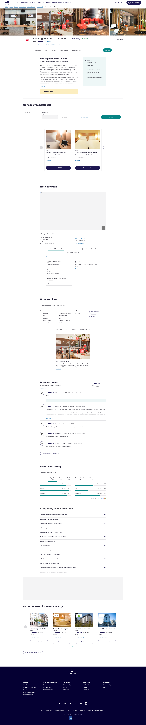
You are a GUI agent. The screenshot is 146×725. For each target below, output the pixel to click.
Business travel (46, 684)
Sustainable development (29, 692)
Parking (93, 316)
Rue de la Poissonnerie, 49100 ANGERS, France (45, 45)
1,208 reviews (47, 41)
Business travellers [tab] (80, 478)
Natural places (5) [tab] (91, 249)
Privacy (68, 710)
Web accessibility (67, 684)
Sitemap (65, 687)
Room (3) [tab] (73, 125)
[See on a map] (73, 211)
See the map (62, 45)
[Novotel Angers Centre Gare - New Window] (107, 620)
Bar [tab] (67, 329)
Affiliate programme (28, 694)
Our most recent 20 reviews (49, 453)
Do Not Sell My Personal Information (96, 710)
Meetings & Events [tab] (85, 329)
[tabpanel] (73, 151)
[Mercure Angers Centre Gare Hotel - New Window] (39, 620)
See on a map (35, 637)
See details (58, 369)
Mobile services (86, 684)
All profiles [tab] (52, 478)
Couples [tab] (61, 478)
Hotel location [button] (48, 186)
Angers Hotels (40, 7)
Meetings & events (47, 687)
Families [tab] (69, 478)
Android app (86, 689)
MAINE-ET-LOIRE (31, 7)
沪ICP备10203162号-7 (77, 714)
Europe (11, 7)
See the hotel (39, 642)
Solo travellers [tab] (92, 478)
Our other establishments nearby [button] (43, 606)
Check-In (29, 113)
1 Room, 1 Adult (65, 117)
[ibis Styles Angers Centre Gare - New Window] (84, 620)
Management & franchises (29, 687)
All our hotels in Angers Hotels (33, 652)
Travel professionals (48, 689)
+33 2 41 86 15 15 (80, 238)
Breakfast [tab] (73, 329)
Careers (25, 689)
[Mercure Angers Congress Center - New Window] (62, 620)
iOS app (85, 687)
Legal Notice (82, 710)
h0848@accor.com (80, 243)
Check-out (46, 113)
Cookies (75, 710)
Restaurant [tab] (59, 329)
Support (105, 687)
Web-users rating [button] (50, 466)
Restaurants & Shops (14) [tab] (73, 252)
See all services (95, 311)
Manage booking (107, 684)
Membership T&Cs (59, 710)
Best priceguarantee (120, 39)
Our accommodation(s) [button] (37, 105)
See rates (107, 50)
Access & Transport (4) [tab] (56, 249)
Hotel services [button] (48, 299)
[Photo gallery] (73, 21)
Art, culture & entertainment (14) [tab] (74, 249)
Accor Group (26, 684)
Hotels (6, 7)
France (16, 7)
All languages (66, 689)
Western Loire (22, 7)
